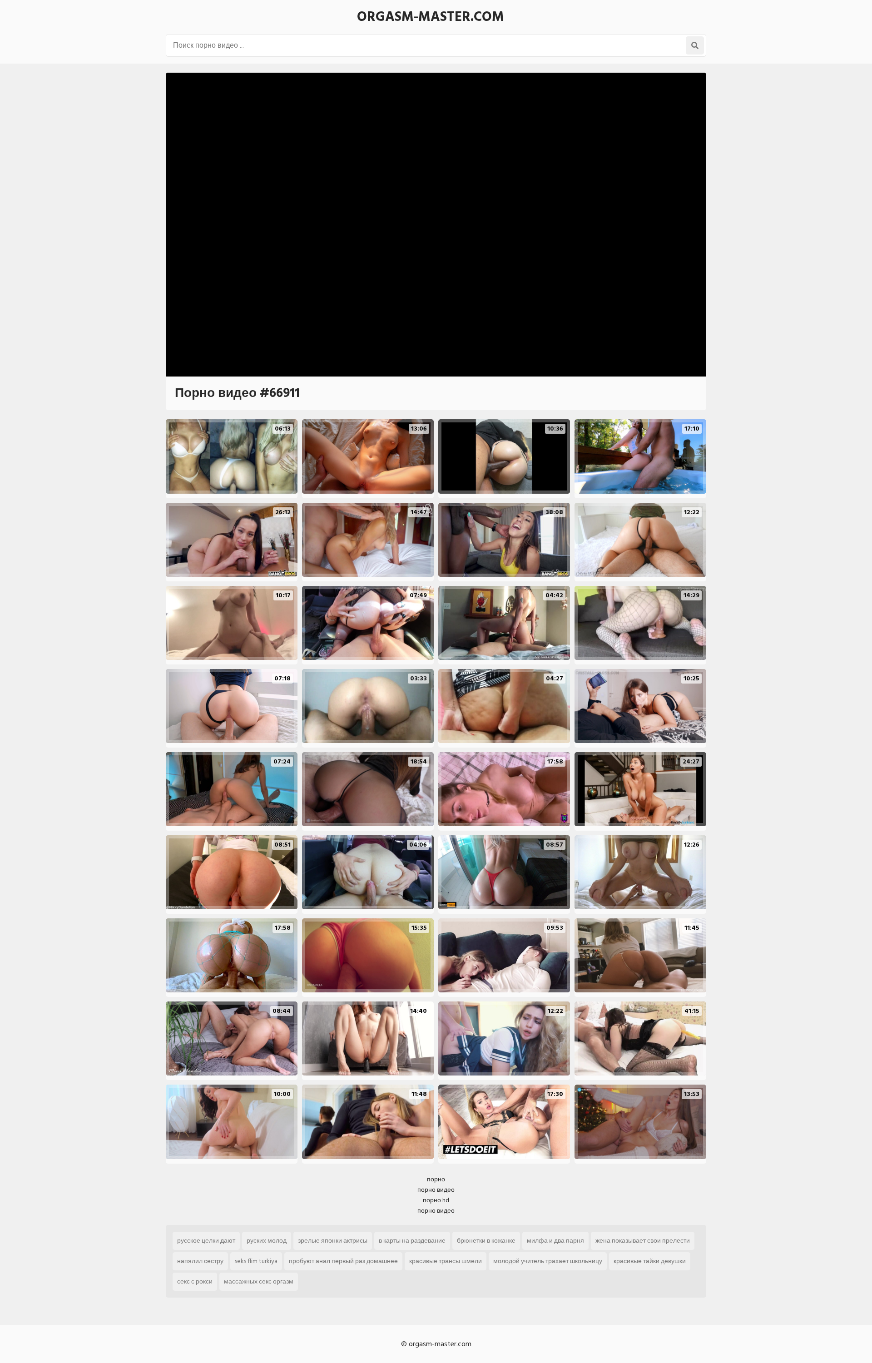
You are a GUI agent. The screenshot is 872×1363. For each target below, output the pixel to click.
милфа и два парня (555, 1240)
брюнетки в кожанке (486, 1240)
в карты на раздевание (412, 1240)
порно (436, 1179)
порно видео (436, 1190)
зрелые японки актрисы (332, 1240)
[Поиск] (695, 45)
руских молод (267, 1240)
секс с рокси (195, 1281)
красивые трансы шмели (445, 1261)
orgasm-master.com (430, 17)
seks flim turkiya (256, 1261)
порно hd (436, 1200)
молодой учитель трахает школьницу (547, 1261)
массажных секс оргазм (258, 1281)
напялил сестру (200, 1261)
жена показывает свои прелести (642, 1240)
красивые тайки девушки (650, 1261)
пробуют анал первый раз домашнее (343, 1261)
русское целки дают (206, 1240)
